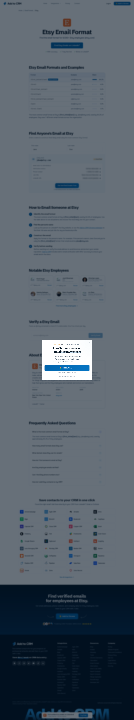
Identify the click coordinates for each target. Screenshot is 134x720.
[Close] (89, 342)
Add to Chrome (68, 368)
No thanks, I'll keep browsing (67, 376)
